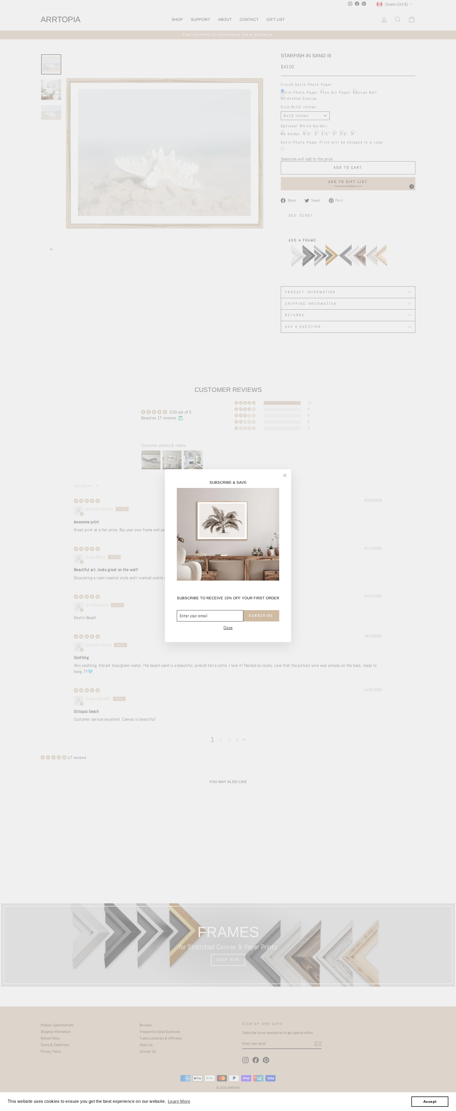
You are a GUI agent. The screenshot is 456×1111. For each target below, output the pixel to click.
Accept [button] (429, 1101)
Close (228, 627)
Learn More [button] (179, 1101)
